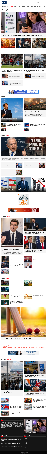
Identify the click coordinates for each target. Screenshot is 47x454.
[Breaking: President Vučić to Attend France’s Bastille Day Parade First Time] (26, 129)
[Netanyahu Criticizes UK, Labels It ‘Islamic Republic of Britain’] (23, 43)
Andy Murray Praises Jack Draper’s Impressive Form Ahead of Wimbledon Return (16, 302)
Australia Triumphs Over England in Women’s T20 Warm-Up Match (17, 338)
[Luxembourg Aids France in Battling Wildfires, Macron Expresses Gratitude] (12, 110)
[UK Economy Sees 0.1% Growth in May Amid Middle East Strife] (5, 400)
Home (12, 6)
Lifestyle (36, 6)
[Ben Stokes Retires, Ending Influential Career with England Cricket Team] (5, 296)
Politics (23, 6)
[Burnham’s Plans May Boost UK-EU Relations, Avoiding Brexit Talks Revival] (28, 259)
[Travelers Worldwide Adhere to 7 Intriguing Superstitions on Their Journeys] (39, 43)
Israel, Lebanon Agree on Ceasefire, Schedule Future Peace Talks (8, 189)
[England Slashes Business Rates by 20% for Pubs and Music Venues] (26, 125)
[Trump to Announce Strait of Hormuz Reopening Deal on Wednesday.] (5, 83)
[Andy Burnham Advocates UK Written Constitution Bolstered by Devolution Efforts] (12, 236)
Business (27, 6)
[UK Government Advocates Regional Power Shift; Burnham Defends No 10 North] (5, 259)
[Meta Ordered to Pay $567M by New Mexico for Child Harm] (28, 76)
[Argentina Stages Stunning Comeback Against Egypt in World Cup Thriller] (5, 289)
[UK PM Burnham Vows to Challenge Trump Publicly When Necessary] (35, 242)
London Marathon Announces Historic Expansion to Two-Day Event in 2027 (39, 296)
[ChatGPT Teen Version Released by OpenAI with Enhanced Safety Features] (23, 24)
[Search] (44, 6)
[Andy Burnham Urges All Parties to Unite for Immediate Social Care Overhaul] (35, 224)
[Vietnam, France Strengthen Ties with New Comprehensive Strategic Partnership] (28, 400)
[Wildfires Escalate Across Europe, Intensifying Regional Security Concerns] (35, 104)
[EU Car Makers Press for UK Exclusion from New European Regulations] (28, 407)
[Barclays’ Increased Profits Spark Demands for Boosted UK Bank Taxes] (35, 367)
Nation (15, 6)
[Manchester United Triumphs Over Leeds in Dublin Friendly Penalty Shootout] (12, 61)
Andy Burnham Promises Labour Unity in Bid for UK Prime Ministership (38, 265)
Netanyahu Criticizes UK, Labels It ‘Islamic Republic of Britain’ (15, 157)
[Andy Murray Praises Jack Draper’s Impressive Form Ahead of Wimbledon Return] (5, 302)
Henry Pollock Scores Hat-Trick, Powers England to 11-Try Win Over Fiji (39, 283)
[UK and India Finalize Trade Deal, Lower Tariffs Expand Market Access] (35, 385)
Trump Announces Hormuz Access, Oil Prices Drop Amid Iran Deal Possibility (38, 189)
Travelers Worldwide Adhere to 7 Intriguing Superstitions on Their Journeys (37, 50)
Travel (25, 448)
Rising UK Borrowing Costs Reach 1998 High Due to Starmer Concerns (23, 189)
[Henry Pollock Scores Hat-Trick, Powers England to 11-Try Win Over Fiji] (28, 283)
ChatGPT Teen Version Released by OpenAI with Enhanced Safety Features (22, 35)
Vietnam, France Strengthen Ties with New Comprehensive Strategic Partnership (39, 400)
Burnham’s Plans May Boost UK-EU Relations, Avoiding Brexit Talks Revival (39, 258)
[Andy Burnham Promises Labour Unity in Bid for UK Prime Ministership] (28, 265)
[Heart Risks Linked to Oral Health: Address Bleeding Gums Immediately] (5, 76)
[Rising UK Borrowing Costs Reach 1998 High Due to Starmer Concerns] (23, 184)
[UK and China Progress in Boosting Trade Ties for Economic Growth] (5, 407)
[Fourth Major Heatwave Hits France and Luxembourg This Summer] (3, 125)
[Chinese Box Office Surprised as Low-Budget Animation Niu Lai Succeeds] (8, 43)
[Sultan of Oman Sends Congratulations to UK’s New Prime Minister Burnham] (3, 129)
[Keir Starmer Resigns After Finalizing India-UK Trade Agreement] (5, 413)
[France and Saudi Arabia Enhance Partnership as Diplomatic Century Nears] (19, 172)
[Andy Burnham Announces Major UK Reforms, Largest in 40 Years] (5, 265)
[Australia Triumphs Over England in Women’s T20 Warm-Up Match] (23, 323)
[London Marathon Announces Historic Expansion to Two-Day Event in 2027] (28, 296)
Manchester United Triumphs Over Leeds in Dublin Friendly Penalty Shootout (16, 283)
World (19, 6)
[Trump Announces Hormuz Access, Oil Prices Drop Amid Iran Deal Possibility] (38, 184)
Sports (31, 6)
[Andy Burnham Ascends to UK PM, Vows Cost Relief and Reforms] (42, 165)
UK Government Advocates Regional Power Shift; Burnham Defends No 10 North (16, 258)
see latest (7, 135)
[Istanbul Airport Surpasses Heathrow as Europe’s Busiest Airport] (35, 61)
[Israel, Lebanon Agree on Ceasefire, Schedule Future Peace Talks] (8, 184)
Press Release (27, 446)
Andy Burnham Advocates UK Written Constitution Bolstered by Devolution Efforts (11, 249)
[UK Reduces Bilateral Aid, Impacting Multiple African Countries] (5, 271)
